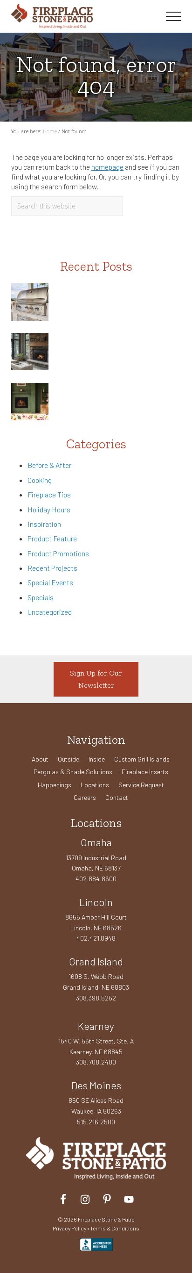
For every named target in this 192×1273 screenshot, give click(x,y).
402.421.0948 (96, 938)
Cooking (39, 479)
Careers (85, 797)
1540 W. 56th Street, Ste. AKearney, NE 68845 (96, 1046)
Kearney (96, 1026)
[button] (173, 16)
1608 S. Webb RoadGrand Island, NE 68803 (96, 981)
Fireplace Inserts (145, 772)
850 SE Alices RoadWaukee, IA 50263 (96, 1105)
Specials (40, 597)
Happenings (54, 785)
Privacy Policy (69, 1228)
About (40, 759)
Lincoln (96, 902)
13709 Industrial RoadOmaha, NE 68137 (96, 863)
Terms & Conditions (114, 1228)
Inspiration (44, 523)
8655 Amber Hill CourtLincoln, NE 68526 (96, 922)
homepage (107, 166)
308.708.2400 (96, 1062)
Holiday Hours (48, 509)
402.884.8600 (96, 879)
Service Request (141, 785)
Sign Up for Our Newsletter (96, 679)
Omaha (96, 842)
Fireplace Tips (49, 494)
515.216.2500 (96, 1122)
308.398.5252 (96, 998)
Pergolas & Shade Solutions (73, 772)
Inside (97, 759)
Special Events (50, 582)
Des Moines (96, 1085)
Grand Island (96, 961)
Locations (95, 785)
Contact (116, 797)
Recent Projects (52, 567)
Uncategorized (49, 611)
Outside (68, 759)
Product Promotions (58, 553)
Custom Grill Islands (142, 759)
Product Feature (52, 538)
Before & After (49, 464)
